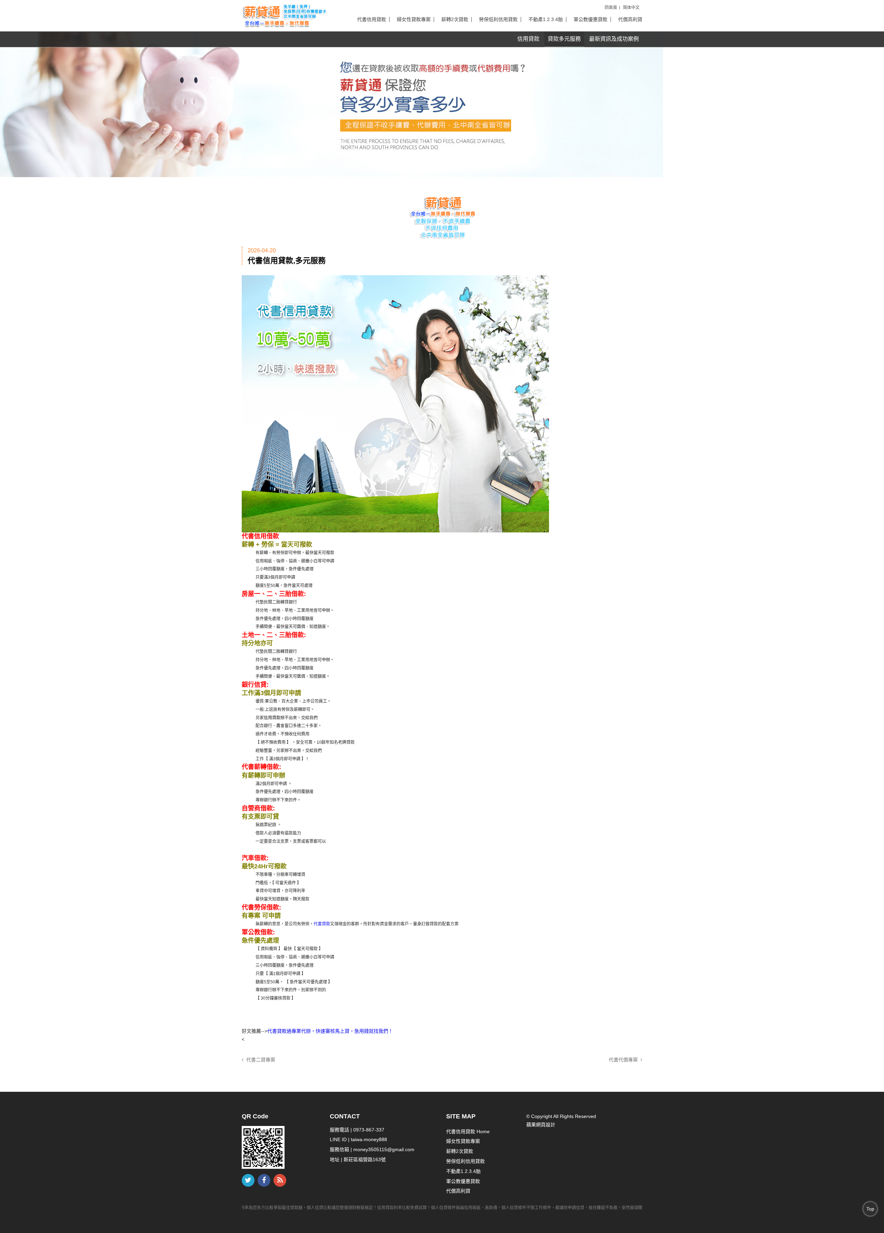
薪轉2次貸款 (454, 19)
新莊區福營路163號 (365, 1159)
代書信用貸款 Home (468, 1131)
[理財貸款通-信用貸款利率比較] (284, 15)
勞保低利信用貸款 (498, 19)
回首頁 (611, 7)
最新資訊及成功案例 (614, 39)
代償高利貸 (630, 19)
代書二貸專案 (259, 1059)
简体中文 (631, 7)
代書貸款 (322, 924)
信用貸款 (528, 39)
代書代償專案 (625, 1059)
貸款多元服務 (564, 39)
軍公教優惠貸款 (590, 19)
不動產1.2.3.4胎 (545, 19)
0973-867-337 (368, 1130)
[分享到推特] (248, 1180)
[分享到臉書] (264, 1180)
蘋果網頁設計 (540, 1124)
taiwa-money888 (369, 1139)
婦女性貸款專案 (414, 19)
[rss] (279, 1180)
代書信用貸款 (371, 19)
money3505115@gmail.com (383, 1149)
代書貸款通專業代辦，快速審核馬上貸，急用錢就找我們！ (330, 1031)
